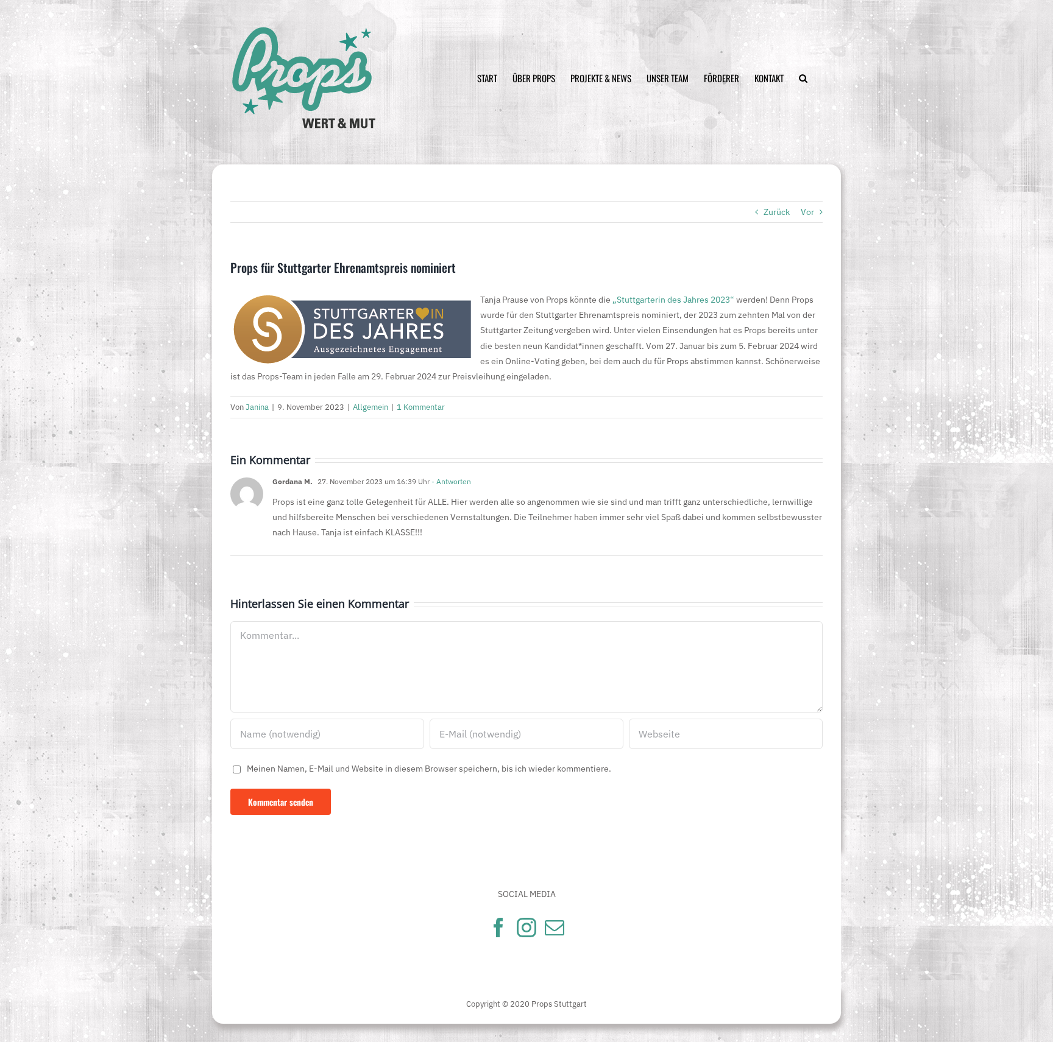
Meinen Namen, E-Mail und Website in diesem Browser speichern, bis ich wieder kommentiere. (429, 768)
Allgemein (370, 407)
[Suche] (803, 78)
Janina (257, 407)
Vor (807, 211)
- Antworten (450, 481)
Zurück (777, 211)
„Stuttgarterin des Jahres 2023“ (672, 299)
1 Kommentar (421, 407)
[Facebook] (498, 927)
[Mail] (554, 927)
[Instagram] (526, 927)
